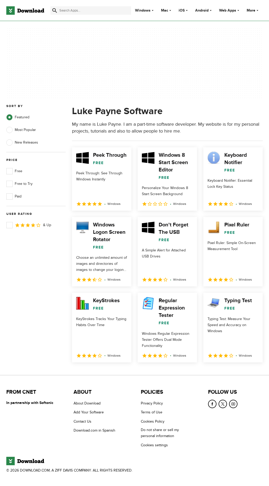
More (251, 10)
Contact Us (82, 421)
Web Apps (227, 10)
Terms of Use (151, 412)
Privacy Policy (152, 403)
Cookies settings (154, 445)
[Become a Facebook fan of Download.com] (212, 404)
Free (18, 171)
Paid (18, 196)
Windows (143, 10)
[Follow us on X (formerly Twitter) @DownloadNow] (223, 404)
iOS (182, 10)
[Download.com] (25, 10)
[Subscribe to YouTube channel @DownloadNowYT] (233, 404)
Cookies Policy (152, 421)
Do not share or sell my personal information (160, 433)
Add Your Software (89, 412)
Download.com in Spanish (94, 430)
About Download (87, 403)
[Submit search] (54, 10)
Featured (22, 117)
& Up (47, 225)
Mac (164, 10)
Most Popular (25, 130)
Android (202, 10)
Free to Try (24, 183)
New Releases (26, 142)
